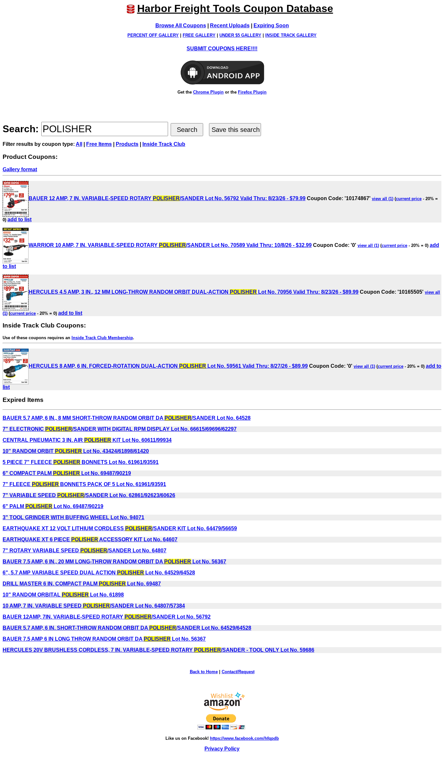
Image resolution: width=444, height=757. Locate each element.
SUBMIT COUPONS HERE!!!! (222, 48)
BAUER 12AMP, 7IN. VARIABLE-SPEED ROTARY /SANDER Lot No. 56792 (107, 617)
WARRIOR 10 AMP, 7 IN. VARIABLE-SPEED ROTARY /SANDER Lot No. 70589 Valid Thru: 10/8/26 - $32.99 (170, 245)
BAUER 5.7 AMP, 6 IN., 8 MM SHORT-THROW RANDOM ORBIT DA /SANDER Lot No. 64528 (127, 418)
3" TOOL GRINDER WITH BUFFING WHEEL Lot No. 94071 (73, 517)
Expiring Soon (271, 25)
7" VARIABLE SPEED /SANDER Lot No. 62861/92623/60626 (89, 495)
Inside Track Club (163, 144)
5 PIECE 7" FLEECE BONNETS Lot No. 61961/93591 (81, 462)
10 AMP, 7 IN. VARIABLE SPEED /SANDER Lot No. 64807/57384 (94, 606)
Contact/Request (238, 671)
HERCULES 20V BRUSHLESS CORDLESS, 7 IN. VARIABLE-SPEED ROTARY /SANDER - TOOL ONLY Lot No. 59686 (158, 650)
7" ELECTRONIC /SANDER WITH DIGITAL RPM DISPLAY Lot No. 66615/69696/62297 (120, 429)
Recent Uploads (230, 25)
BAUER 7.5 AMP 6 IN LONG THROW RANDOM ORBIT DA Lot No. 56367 (104, 639)
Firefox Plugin (252, 92)
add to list (19, 219)
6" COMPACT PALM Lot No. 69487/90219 (67, 473)
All (79, 144)
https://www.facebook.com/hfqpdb (244, 738)
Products (127, 144)
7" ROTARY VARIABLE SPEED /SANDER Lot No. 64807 (84, 550)
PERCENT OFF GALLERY (153, 35)
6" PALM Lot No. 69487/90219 (53, 506)
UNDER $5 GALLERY (240, 35)
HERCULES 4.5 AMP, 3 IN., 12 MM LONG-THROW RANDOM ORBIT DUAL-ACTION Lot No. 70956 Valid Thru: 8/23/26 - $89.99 (194, 292)
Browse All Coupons (180, 25)
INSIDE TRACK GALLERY (291, 35)
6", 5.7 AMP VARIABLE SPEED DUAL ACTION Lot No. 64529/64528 (99, 572)
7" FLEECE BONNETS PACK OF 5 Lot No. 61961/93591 (84, 484)
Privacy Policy (222, 748)
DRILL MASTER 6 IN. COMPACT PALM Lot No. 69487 (82, 583)
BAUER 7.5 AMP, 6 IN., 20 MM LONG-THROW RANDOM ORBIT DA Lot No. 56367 (114, 561)
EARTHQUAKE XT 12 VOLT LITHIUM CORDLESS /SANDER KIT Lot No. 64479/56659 (120, 528)
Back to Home (204, 671)
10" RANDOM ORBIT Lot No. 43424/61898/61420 (76, 451)
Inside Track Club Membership (102, 337)
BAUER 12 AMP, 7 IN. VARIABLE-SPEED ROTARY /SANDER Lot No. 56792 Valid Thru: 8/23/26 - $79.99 (167, 198)
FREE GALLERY (199, 35)
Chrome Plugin (208, 92)
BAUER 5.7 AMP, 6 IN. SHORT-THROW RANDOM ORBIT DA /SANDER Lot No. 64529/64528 (127, 628)
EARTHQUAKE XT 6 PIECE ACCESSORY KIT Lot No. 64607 (90, 539)
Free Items (99, 144)
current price (409, 198)
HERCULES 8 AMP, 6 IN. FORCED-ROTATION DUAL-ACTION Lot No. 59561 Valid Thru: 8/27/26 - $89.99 (168, 366)
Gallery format (20, 169)
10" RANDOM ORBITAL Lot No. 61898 (63, 594)
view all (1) (382, 198)
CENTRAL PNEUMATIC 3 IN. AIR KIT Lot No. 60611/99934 (87, 440)
